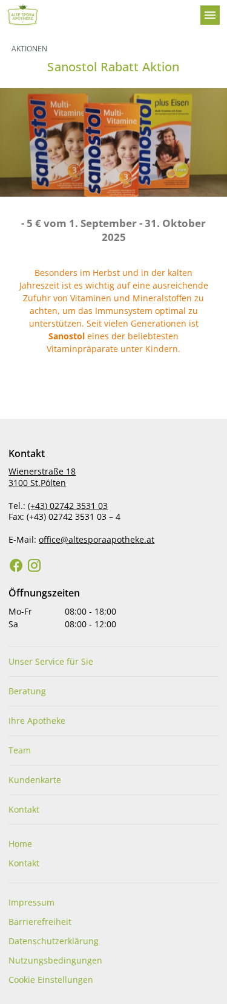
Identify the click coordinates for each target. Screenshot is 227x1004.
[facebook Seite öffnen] (16, 566)
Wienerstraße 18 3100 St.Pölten (42, 476)
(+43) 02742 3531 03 (68, 505)
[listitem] (113, 661)
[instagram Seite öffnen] (34, 566)
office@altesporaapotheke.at (96, 539)
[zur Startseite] (99, 15)
